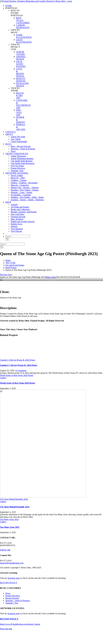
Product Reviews (12, 596)
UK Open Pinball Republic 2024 (14, 499)
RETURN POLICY (8, 583)
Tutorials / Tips (11, 603)
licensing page (14, 578)
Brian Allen (51, 277)
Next (10, 274)
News (7, 593)
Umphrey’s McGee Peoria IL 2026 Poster (17, 360)
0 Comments (21, 370)
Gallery (3, 378)
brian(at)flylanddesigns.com (11, 563)
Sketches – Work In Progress (17, 600)
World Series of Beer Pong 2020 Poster (16, 375)
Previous (3, 274)
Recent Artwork (12, 598)
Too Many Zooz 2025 (9, 519)
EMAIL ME (5, 550)
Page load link (6, 629)
